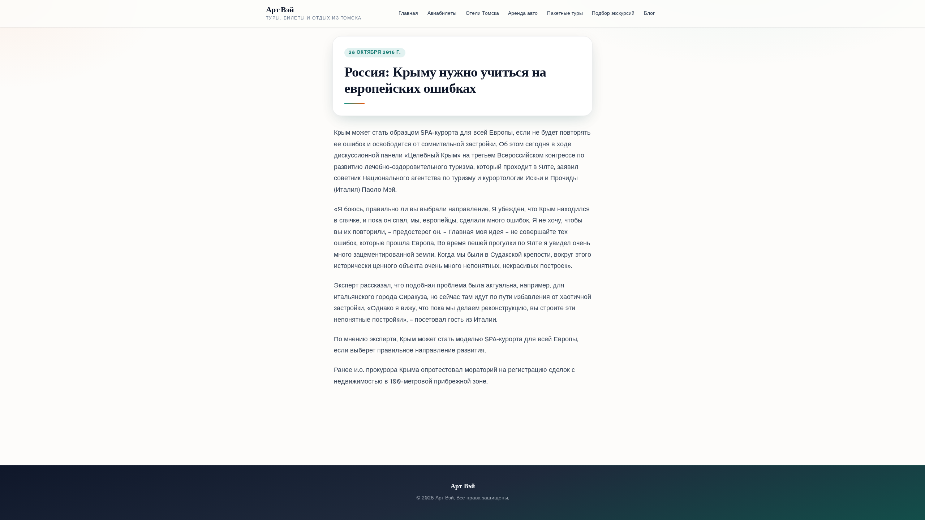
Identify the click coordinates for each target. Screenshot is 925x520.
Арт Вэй (280, 9)
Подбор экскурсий (613, 13)
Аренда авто (523, 13)
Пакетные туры (565, 13)
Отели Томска (482, 13)
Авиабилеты (441, 13)
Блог (649, 13)
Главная (408, 13)
